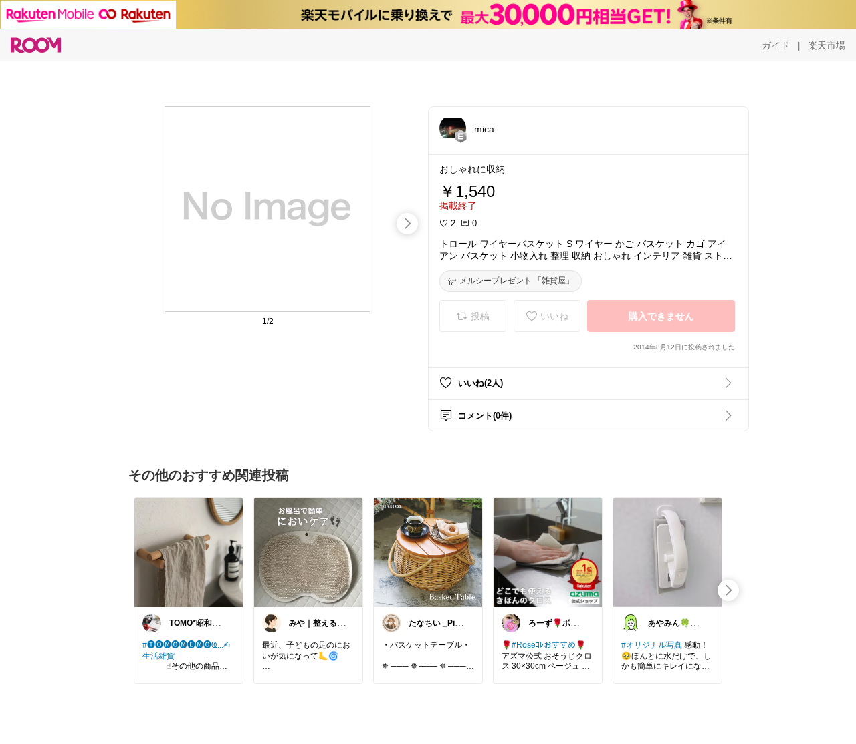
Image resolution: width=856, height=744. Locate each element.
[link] (188, 552)
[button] (452, 128)
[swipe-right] (407, 223)
